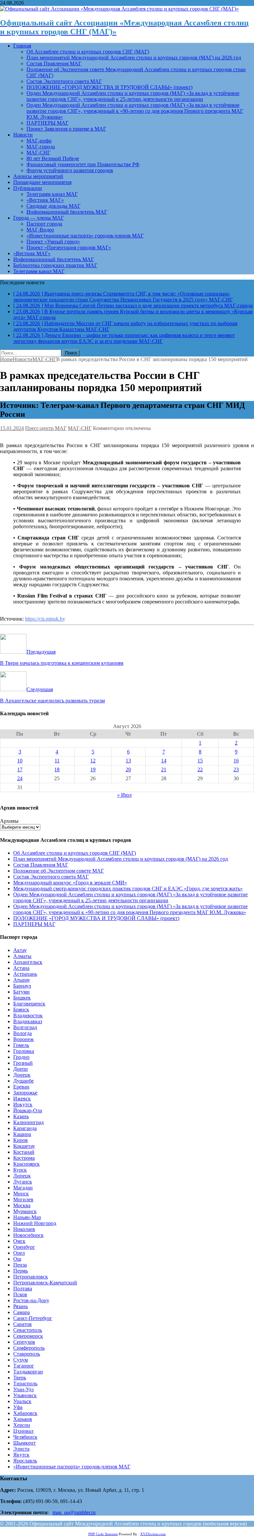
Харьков (22, 1419)
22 (200, 769)
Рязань (20, 1306)
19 (93, 769)
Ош (17, 1259)
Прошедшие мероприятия (42, 182)
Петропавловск (30, 1276)
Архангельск (27, 962)
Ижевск (22, 1098)
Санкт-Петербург (32, 1318)
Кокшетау (24, 1146)
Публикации (27, 188)
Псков (20, 1294)
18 (57, 769)
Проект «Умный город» (53, 241)
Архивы (9, 821)
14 (163, 760)
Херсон (21, 1425)
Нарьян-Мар (27, 1217)
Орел (19, 1253)
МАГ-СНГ (38, 152)
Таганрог (23, 1365)
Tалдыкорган (28, 1371)
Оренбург (24, 1247)
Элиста (21, 1449)
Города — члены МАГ (38, 218)
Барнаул (22, 986)
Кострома (24, 1158)
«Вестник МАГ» (45, 200)
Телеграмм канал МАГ (52, 194)
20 (128, 769)
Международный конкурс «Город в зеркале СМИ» (70, 882)
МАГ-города (40, 146)
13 (128, 760)
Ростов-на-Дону (31, 1300)
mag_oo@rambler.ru (74, 1512)
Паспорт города (44, 224)
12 (93, 760)
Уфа (17, 1407)
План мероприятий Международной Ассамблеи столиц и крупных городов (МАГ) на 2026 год (133, 57)
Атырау (21, 980)
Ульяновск (25, 1395)
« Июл (124, 795)
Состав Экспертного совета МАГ (64, 81)
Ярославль (25, 1460)
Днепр (20, 1069)
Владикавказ (27, 1021)
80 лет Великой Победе (52, 158)
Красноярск (26, 1164)
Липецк (22, 1176)
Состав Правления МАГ (53, 63)
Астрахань (25, 974)
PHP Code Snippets (103, 1534)
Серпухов (24, 1342)
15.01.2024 (12, 428)
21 (163, 769)
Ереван (21, 1087)
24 (19, 778)
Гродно (21, 1057)
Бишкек (22, 997)
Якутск (21, 1455)
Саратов (22, 1324)
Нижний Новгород (34, 1223)
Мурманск (25, 1211)
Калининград (28, 1122)
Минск (21, 1193)
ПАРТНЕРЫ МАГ (47, 123)
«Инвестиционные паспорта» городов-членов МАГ (85, 235)
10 (19, 760)
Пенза (20, 1265)
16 (236, 760)
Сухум (20, 1360)
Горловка (23, 1051)
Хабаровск (25, 1413)
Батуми (21, 992)
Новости (23, 135)
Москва (21, 1205)
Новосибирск (28, 1235)
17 (19, 769)
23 (236, 769)
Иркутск (22, 1104)
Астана (21, 968)
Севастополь (27, 1330)
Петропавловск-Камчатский (45, 1282)
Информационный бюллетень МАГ (66, 212)
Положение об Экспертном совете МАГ (58, 871)
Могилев (23, 1199)
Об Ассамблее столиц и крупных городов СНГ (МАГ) (87, 51)
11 (57, 760)
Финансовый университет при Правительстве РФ (83, 164)
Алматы (22, 956)
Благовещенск (29, 1003)
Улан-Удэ (23, 1389)
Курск (20, 1170)
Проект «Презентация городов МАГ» (68, 247)
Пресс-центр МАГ (45, 428)
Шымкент (24, 1443)
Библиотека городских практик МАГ (55, 265)
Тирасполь (25, 1383)
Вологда (22, 1033)
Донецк (21, 1075)
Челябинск (25, 1437)
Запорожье (25, 1092)
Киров (20, 1140)
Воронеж (23, 1039)
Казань (21, 1116)
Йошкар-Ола (27, 1110)
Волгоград (25, 1027)
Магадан (23, 1187)
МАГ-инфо (39, 140)
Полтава (22, 1288)
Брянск (21, 1009)
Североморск (28, 1336)
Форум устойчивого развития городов (69, 170)
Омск (19, 1241)
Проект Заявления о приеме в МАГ (66, 129)
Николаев (24, 1229)
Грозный (23, 1063)
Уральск (22, 1401)
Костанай (23, 1152)
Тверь (19, 1377)
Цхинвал (23, 1431)
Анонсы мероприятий (38, 176)
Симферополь (29, 1348)
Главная (22, 45)
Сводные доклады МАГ (53, 206)
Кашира (22, 1134)
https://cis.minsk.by (45, 619)
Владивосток (28, 1015)
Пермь (20, 1271)
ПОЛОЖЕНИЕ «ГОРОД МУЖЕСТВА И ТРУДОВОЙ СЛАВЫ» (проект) (109, 87)
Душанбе (23, 1081)
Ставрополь (26, 1354)
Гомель (21, 1045)
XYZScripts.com (153, 1534)
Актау (20, 950)
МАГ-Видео (40, 229)
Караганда (25, 1128)
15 (200, 760)
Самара (21, 1312)
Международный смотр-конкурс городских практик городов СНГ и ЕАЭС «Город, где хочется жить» (128, 888)
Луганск (22, 1181)
